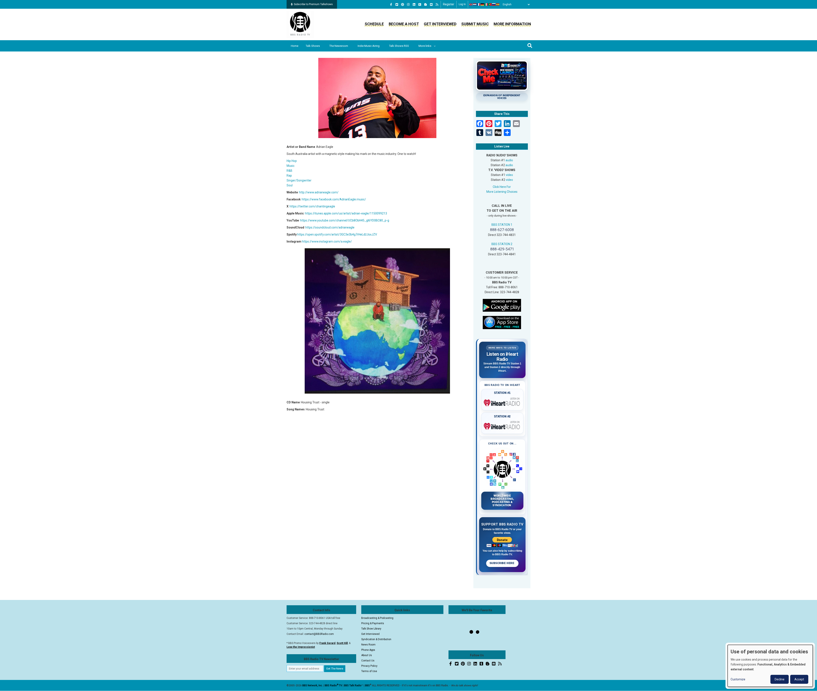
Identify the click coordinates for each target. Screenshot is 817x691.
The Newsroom (338, 45)
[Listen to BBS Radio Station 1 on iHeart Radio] (502, 402)
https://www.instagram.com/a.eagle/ (327, 241)
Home (294, 45)
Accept (799, 679)
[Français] (479, 4)
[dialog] (770, 666)
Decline (779, 679)
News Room (368, 644)
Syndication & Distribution (376, 639)
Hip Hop (292, 161)
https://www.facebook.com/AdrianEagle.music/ (334, 199)
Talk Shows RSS (399, 45)
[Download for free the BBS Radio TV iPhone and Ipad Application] (502, 322)
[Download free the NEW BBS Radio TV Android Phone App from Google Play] (502, 305)
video (509, 175)
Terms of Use (369, 671)
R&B (289, 170)
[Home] (300, 24)
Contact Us (367, 660)
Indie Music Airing (369, 45)
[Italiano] (486, 4)
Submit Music (475, 24)
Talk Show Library (371, 628)
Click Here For (502, 186)
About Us (366, 655)
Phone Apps (368, 649)
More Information (512, 24)
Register (448, 4)
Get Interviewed (440, 24)
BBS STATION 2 (501, 244)
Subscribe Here (502, 563)
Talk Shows (313, 45)
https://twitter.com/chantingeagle (312, 206)
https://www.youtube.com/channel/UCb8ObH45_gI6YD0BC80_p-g (344, 220)
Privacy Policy (369, 665)
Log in (462, 4)
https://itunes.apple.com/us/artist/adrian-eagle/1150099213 (346, 213)
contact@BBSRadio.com (319, 633)
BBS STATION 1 (501, 224)
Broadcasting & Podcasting (377, 618)
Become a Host (404, 24)
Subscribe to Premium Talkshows (313, 4)
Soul (290, 185)
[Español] (498, 4)
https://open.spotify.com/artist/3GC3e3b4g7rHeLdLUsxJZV (337, 234)
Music (290, 165)
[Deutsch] (482, 4)
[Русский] (494, 4)
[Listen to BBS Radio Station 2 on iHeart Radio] (502, 425)
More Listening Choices (501, 191)
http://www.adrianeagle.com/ (319, 192)
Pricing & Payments (372, 623)
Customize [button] (738, 679)
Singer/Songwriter (299, 180)
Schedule (374, 24)
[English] (471, 4)
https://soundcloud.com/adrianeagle (329, 227)
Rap (289, 175)
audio (509, 160)
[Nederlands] (475, 4)
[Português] (490, 4)
